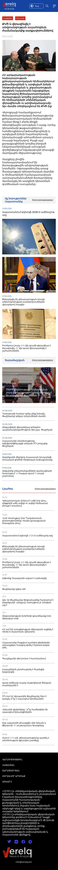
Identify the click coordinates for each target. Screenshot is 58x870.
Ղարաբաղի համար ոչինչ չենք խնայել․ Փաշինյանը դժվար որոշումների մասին (24, 414)
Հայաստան (8, 765)
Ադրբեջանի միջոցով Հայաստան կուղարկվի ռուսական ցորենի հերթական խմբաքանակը (27, 458)
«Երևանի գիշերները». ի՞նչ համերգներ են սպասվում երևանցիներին (25, 710)
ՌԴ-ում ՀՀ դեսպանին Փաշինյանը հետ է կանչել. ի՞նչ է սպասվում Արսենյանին (24, 697)
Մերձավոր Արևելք (13, 776)
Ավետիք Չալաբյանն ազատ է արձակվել (24, 578)
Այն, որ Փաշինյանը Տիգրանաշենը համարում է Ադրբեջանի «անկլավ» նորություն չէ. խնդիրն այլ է (28, 602)
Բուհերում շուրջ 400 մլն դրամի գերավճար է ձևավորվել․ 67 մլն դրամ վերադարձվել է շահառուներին (26, 565)
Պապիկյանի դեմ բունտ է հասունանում (24, 658)
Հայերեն (7, 18)
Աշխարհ (7, 781)
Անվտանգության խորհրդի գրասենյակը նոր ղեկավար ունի (26, 617)
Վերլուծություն (12, 759)
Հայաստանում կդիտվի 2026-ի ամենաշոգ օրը (27, 535)
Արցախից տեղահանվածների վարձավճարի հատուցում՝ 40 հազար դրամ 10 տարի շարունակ (27, 473)
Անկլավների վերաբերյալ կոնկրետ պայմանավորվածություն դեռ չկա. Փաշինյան (27, 428)
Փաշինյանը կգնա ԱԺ (14, 589)
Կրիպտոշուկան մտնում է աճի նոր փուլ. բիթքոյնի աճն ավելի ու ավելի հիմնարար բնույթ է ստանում (25, 503)
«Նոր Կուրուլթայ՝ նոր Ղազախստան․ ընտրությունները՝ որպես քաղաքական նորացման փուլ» (24, 521)
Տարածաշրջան (11, 770)
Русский (20, 18)
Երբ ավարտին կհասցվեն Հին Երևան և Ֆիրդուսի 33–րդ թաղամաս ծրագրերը (24, 724)
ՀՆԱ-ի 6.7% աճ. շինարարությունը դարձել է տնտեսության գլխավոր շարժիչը (25, 739)
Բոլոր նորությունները (45, 489)
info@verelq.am (24, 862)
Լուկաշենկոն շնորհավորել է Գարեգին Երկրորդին (23, 670)
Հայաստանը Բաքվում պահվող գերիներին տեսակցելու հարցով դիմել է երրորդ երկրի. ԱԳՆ (26, 645)
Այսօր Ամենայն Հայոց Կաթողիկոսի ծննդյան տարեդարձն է (26, 684)
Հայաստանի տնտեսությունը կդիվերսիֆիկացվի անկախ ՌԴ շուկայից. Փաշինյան (25, 443)
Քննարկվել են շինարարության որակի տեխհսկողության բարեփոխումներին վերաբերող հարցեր (23, 549)
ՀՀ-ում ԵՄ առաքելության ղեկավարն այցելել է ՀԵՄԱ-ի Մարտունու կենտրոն (27, 630)
